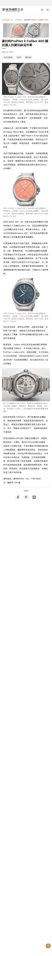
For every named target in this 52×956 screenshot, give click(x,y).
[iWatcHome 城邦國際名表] (12, 10)
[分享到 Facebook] (18, 497)
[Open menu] (47, 9)
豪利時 (28, 57)
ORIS (19, 57)
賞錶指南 (18, 20)
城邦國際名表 (7, 20)
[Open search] (42, 9)
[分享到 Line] (34, 497)
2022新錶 (8, 57)
